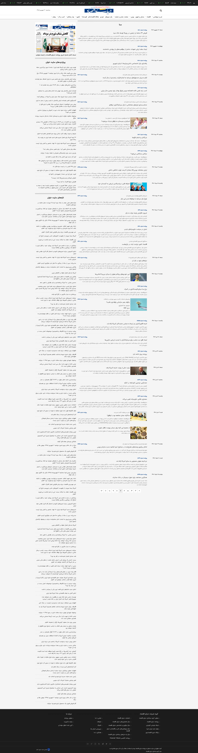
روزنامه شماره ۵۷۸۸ (82, 258)
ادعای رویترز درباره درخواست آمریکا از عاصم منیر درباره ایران (58, 389)
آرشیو (78, 17)
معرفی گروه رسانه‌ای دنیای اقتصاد (149, 718)
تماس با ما (98, 718)
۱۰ (109, 491)
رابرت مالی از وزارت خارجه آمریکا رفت (118, 368)
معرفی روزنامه (68, 718)
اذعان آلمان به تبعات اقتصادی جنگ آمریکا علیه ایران (61, 341)
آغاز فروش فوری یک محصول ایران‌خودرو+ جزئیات (61, 451)
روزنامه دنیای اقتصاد (153, 722)
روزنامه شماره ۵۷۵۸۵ (142, 321)
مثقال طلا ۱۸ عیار (44, 3)
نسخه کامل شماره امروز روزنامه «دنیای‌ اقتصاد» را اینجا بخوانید (56, 55)
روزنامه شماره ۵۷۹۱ (142, 210)
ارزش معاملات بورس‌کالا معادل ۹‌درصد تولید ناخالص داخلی (127, 170)
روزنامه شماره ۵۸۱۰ (142, 30)
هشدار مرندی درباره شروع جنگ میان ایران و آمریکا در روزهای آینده (56, 97)
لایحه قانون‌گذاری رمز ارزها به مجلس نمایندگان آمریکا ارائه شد (127, 324)
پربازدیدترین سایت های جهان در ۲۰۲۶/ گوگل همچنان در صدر (58, 380)
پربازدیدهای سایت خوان (55, 62)
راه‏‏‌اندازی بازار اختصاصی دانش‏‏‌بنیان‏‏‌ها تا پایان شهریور (130, 63)
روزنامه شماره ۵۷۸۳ (82, 337)
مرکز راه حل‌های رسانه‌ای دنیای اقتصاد (119, 735)
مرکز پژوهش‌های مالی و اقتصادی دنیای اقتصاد (118, 730)
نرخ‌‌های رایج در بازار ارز (139, 260)
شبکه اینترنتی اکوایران (152, 725)
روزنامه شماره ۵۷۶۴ (142, 380)
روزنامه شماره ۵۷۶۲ (142, 396)
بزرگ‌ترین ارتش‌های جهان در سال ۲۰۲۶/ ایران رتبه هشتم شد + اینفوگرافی (57, 86)
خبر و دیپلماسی (157, 17)
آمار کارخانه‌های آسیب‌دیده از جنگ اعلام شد (63, 415)
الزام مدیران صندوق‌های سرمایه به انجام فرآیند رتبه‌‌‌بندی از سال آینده (125, 78)
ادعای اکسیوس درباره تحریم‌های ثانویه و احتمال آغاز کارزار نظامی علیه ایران (56, 253)
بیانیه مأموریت (68, 722)
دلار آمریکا (92, 3)
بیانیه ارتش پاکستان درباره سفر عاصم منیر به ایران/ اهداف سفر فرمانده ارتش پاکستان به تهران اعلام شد (55, 80)
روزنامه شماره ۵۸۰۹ (142, 46)
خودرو (102, 17)
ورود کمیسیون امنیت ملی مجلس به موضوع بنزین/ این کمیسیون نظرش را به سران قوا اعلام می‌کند (56, 437)
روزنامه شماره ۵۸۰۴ (82, 118)
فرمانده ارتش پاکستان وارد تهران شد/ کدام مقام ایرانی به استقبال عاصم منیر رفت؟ (57, 92)
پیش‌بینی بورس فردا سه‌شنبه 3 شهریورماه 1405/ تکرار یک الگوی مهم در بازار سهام (56, 474)
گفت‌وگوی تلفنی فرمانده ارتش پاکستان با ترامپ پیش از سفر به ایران (56, 101)
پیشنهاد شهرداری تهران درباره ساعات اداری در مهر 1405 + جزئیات (57, 613)
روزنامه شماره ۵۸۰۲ (142, 135)
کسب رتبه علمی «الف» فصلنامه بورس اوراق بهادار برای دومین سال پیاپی (124, 91)
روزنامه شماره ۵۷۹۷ (142, 151)
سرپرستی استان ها (96, 729)
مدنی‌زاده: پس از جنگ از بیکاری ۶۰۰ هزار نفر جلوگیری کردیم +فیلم (57, 263)
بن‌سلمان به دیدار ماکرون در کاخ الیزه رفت (64, 294)
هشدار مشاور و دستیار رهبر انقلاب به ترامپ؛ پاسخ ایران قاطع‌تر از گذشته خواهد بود (57, 375)
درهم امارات (163, 3)
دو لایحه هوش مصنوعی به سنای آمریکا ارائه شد (131, 461)
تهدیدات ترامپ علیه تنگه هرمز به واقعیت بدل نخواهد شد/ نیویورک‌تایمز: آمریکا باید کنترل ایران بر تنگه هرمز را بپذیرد (59, 346)
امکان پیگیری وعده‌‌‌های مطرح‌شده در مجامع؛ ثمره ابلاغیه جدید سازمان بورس (122, 447)
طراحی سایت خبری (43, 749)
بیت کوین (141, 3)
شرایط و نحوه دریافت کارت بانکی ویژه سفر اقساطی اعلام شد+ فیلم (56, 134)
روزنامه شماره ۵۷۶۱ (82, 412)
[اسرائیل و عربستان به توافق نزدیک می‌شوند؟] (138, 123)
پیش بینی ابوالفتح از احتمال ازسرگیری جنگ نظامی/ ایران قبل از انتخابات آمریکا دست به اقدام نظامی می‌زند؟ (57, 105)
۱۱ (105, 491)
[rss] (99, 743)
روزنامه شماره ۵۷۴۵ (142, 474)
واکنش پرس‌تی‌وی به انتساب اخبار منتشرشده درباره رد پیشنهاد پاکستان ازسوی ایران (56, 268)
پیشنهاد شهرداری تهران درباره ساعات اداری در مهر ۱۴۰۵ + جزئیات (57, 360)
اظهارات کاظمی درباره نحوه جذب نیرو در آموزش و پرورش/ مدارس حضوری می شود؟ (57, 111)
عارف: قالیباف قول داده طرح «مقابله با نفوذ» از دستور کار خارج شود (56, 170)
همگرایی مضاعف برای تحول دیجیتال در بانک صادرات (130, 477)
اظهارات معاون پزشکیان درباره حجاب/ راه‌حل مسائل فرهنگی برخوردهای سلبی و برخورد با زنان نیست (58, 419)
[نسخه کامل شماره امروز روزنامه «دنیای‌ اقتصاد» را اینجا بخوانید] (55, 37)
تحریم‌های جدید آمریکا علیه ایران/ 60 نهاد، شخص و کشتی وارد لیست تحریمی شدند (56, 511)
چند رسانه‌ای (70, 17)
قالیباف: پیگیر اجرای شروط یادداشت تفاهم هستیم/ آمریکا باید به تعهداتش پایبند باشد (57, 355)
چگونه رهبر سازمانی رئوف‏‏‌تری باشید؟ (118, 302)
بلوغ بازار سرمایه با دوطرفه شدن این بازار (134, 199)
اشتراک (99, 725)
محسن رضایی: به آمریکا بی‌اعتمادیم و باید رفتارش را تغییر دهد (58, 283)
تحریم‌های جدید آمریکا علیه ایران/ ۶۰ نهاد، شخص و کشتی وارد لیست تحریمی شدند (56, 144)
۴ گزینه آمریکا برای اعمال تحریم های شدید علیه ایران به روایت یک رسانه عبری (57, 139)
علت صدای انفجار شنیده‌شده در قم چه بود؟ (63, 304)
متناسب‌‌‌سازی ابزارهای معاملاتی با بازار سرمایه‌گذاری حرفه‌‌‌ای (128, 105)
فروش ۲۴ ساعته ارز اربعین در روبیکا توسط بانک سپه (130, 33)
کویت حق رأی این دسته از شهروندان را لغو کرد (62, 174)
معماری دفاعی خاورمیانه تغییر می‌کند (135, 399)
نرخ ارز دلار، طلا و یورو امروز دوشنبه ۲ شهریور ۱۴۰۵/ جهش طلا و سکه (56, 446)
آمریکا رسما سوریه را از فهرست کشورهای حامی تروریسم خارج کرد (57, 236)
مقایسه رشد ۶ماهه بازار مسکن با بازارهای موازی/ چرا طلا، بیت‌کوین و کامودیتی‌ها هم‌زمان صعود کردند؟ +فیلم (56, 210)
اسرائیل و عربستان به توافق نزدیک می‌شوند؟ (115, 121)
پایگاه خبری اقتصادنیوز (152, 733)
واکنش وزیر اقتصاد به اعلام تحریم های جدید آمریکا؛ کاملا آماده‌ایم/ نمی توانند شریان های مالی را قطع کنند (56, 278)
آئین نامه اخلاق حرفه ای (65, 725)
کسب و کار (61, 17)
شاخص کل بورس (118, 3)
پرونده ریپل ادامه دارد (140, 354)
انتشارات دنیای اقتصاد (123, 718)
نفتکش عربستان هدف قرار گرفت (66, 442)
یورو (183, 3)
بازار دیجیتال (108, 17)
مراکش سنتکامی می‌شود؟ (139, 154)
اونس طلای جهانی (17, 3)
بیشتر (54, 17)
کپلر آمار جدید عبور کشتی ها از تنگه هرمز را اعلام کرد (61, 157)
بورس (132, 17)
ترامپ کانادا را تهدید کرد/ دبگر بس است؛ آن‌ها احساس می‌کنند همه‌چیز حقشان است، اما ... (58, 129)
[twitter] (106, 743)
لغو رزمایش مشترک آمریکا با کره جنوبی (64, 428)
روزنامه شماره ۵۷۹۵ (82, 167)
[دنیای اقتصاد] (99, 10)
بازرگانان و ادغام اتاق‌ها (139, 137)
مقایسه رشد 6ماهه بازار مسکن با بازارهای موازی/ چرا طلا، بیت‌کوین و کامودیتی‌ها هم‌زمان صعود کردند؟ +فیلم (56, 462)
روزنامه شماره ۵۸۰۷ (82, 75)
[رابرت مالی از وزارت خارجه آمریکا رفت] (138, 371)
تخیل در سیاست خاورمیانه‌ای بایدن (135, 229)
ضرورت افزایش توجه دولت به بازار (136, 213)
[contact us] (91, 743)
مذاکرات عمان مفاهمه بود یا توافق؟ (118, 415)
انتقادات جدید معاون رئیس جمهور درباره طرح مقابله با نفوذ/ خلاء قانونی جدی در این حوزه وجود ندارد (56, 406)
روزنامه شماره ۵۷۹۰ (142, 226)
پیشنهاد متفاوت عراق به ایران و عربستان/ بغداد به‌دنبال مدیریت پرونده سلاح (55, 117)
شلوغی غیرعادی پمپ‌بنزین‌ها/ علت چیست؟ (63, 178)
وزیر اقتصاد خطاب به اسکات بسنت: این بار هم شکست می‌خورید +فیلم (57, 241)
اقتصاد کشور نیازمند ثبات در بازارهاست (134, 244)
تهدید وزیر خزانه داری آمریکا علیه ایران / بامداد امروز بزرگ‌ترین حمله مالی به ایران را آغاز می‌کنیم (56, 68)
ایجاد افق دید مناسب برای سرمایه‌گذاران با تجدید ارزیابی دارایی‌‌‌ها (126, 340)
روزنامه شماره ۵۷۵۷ (82, 444)
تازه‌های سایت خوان (55, 197)
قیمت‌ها (84, 17)
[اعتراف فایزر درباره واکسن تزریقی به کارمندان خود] (138, 186)
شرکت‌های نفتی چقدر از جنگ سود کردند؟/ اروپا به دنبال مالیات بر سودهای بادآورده (57, 204)
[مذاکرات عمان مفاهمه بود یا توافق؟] (138, 416)
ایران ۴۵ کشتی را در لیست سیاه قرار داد (64, 167)
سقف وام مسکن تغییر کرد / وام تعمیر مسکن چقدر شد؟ (59, 149)
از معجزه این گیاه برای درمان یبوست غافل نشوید (114, 428)
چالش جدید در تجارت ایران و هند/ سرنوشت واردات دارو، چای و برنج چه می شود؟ (56, 394)
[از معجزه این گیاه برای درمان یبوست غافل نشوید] (138, 433)
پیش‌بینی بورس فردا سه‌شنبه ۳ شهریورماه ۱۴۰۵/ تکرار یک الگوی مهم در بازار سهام (56, 221)
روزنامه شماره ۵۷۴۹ (142, 458)
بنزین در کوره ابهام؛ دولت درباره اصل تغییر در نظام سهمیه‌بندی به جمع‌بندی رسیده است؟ (57, 315)
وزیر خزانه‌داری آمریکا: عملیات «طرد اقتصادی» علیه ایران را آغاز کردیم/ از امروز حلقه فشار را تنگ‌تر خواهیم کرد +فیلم (56, 326)
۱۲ (101, 491)
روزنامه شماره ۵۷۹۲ (82, 196)
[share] (95, 743)
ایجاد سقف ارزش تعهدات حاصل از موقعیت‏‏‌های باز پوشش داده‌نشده (125, 49)
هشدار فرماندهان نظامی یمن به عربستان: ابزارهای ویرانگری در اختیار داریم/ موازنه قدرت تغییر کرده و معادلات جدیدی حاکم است (56, 216)
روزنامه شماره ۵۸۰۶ (82, 102)
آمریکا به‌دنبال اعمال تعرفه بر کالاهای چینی (64, 273)
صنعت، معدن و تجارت (121, 17)
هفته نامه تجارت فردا (152, 729)
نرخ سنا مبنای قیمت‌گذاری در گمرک (135, 289)
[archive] (87, 743)
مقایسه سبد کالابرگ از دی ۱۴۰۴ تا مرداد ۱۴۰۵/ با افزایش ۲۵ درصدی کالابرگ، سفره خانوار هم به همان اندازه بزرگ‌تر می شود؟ (56, 123)
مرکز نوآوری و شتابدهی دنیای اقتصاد (119, 725)
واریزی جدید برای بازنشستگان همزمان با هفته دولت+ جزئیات (58, 153)
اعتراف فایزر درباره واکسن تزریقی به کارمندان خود (114, 184)
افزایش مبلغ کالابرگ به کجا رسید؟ (66, 182)
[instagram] (110, 743)
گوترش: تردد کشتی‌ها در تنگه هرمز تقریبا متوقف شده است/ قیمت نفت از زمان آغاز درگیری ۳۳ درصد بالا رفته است (57, 400)
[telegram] (102, 743)
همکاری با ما (97, 733)
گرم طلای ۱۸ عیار (70, 3)
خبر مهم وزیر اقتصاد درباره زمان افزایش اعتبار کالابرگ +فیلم (59, 232)
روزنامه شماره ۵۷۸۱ (142, 351)
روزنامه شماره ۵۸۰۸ (142, 60)
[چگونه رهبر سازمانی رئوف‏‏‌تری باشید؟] (138, 304)
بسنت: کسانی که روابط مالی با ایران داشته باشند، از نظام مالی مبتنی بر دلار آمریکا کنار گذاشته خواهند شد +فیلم (56, 309)
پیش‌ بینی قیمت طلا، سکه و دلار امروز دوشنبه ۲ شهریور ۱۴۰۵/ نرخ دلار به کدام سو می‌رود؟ (56, 74)
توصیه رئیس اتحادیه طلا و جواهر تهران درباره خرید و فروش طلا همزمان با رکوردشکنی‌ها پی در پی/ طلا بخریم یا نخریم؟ (57, 162)
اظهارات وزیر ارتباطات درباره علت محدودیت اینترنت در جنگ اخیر (57, 351)
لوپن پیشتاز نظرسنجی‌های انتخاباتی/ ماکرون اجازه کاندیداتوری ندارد (56, 432)
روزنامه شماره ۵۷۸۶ (142, 286)
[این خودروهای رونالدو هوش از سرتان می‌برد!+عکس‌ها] (138, 277)
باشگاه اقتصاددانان (93, 17)
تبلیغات (99, 722)
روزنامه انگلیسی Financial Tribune (120, 738)
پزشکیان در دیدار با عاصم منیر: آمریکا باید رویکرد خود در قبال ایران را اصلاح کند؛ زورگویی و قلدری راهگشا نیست (56, 247)
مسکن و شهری (140, 17)
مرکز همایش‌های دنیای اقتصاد (121, 722)
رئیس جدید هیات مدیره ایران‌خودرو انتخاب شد (62, 424)
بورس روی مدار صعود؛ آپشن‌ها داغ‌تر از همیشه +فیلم (60, 370)
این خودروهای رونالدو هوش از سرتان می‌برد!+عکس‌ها (112, 274)
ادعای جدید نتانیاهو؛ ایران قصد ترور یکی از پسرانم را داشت (59, 337)
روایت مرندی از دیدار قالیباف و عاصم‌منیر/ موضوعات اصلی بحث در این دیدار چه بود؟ (56, 332)
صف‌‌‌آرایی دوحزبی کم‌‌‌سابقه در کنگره (135, 383)
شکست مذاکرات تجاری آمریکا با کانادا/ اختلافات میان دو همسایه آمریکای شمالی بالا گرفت (57, 385)
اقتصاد (148, 17)
